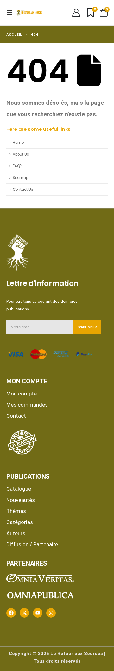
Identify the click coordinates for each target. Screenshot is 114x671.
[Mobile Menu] (11, 12)
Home (18, 142)
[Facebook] (11, 613)
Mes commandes (27, 405)
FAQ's (18, 166)
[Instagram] (51, 613)
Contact (16, 416)
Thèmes (16, 511)
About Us (21, 154)
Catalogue (18, 489)
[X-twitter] (24, 613)
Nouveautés (20, 500)
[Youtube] (37, 613)
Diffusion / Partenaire (32, 544)
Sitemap (20, 177)
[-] (29, 13)
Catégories (19, 522)
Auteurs (15, 533)
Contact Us (23, 189)
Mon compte (21, 393)
